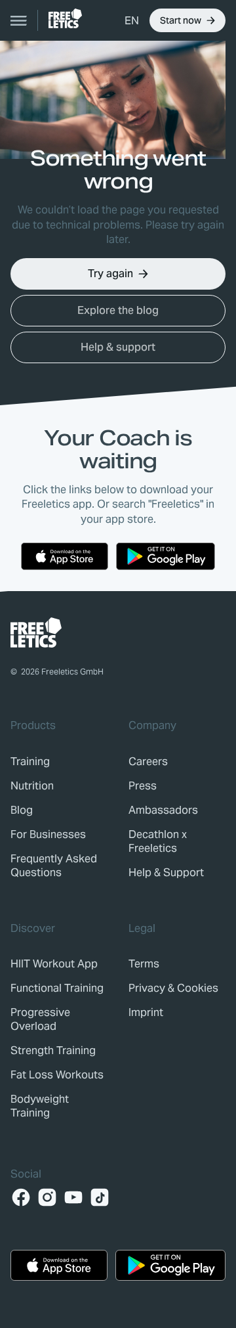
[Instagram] (47, 1197)
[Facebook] (20, 1197)
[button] (131, 20)
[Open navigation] (19, 20)
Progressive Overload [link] (40, 1019)
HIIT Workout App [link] (54, 964)
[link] (65, 18)
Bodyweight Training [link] (39, 1106)
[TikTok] (99, 1197)
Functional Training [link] (57, 988)
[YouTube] (73, 1197)
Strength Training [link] (53, 1050)
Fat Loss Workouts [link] (57, 1075)
